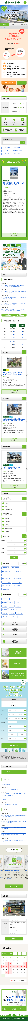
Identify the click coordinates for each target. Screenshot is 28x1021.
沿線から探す (17, 147)
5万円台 (18, 602)
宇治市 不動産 (3, 27)
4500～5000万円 (17, 582)
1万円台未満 (6, 598)
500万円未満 (6, 567)
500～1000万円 (15, 567)
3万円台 (5, 602)
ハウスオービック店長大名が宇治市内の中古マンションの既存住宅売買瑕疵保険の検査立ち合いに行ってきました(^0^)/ (13, 834)
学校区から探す (6, 153)
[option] (14, 14)
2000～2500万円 (6, 575)
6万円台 (5, 606)
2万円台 (20, 598)
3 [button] (16, 21)
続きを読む (11, 878)
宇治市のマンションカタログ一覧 (14, 772)
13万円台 (13, 613)
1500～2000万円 (17, 571)
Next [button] (26, 13)
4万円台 (12, 602)
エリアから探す (6, 147)
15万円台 (5, 616)
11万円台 (19, 609)
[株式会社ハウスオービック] (12, 2)
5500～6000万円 (17, 585)
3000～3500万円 (6, 578)
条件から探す (17, 153)
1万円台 (13, 598)
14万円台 (20, 613)
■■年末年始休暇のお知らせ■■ (8, 799)
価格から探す (6, 150)
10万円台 (12, 609)
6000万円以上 (6, 589)
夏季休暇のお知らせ (5, 784)
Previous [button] (1, 13)
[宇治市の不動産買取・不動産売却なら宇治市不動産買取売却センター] (14, 268)
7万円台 (12, 606)
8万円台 (18, 606)
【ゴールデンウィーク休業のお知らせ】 (10, 789)
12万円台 (5, 613)
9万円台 (5, 609)
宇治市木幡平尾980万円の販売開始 (9, 804)
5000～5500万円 (6, 585)
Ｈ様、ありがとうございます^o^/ (11, 870)
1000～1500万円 (6, 571)
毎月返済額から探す (17, 150)
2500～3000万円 (17, 575)
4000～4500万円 (6, 582)
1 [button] (12, 21)
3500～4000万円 (17, 578)
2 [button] (14, 21)
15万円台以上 (14, 616)
